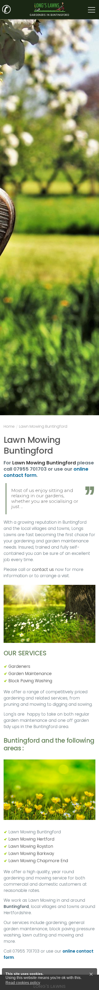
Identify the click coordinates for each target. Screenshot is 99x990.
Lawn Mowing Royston (30, 846)
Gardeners (19, 666)
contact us (43, 569)
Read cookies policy (23, 983)
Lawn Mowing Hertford (31, 839)
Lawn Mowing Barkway (31, 853)
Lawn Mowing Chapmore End (38, 861)
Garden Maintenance (30, 673)
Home (9, 427)
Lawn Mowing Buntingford (43, 427)
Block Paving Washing (30, 681)
